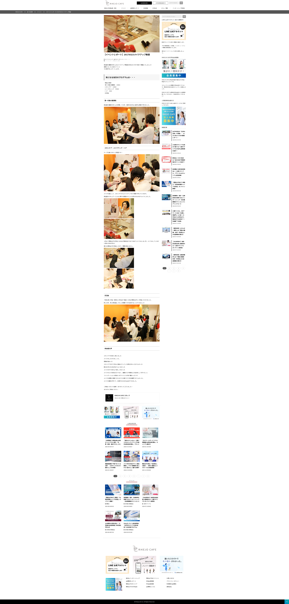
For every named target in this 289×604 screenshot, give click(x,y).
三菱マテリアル (147, 504)
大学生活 (154, 8)
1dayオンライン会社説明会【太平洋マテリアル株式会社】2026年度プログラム (131, 525)
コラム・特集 (164, 8)
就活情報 (146, 8)
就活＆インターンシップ (133, 578)
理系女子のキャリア (131, 584)
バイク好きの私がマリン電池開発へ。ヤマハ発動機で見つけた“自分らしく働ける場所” (131, 465)
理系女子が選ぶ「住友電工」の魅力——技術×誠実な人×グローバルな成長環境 (150, 465)
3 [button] (124, 476)
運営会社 (169, 587)
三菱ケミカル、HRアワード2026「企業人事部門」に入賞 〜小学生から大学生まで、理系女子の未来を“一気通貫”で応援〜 (179, 216)
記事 (119, 60)
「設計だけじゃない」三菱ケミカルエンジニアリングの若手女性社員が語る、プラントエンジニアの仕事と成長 (131, 443)
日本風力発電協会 (129, 504)
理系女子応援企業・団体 (110, 8)
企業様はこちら (150, 587)
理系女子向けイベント (152, 578)
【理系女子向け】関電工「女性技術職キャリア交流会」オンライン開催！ (113, 499)
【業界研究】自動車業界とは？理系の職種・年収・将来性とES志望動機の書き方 (179, 258)
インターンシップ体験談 (179, 8)
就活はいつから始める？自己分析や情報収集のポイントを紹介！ (179, 160)
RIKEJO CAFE (19, 12)
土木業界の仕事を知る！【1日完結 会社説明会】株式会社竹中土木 (113, 525)
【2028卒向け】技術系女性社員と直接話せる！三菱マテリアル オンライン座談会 (150, 499)
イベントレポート (109, 60)
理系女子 (115, 60)
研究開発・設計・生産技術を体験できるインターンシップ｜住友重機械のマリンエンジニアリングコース (131, 500)
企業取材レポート (134, 8)
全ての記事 (30, 12)
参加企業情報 (150, 581)
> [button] (143, 476)
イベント (123, 8)
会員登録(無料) (144, 3)
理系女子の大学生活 (131, 587)
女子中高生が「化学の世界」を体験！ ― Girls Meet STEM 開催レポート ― (179, 135)
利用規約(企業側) (171, 584)
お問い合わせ (170, 578)
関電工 (108, 504)
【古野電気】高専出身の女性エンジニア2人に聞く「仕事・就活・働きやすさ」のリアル (113, 443)
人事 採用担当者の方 (160, 3)
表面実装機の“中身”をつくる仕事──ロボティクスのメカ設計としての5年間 (113, 465)
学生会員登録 (150, 584)
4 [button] (129, 476)
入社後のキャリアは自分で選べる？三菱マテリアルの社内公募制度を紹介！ (179, 148)
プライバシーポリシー (173, 581)
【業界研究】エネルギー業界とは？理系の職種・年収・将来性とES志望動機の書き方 (179, 231)
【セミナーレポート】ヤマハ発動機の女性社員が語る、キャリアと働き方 (150, 442)
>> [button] (148, 476)
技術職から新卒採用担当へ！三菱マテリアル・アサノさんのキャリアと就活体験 (179, 172)
